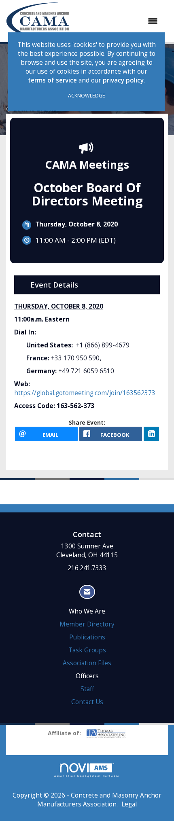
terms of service (52, 80)
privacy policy (123, 80)
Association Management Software (87, 775)
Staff (87, 689)
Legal (129, 804)
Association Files (87, 663)
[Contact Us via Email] (87, 592)
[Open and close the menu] (117, 21)
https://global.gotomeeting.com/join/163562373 (84, 393)
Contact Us (87, 702)
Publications (87, 637)
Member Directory (87, 624)
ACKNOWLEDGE (86, 95)
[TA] (106, 732)
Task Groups (87, 650)
